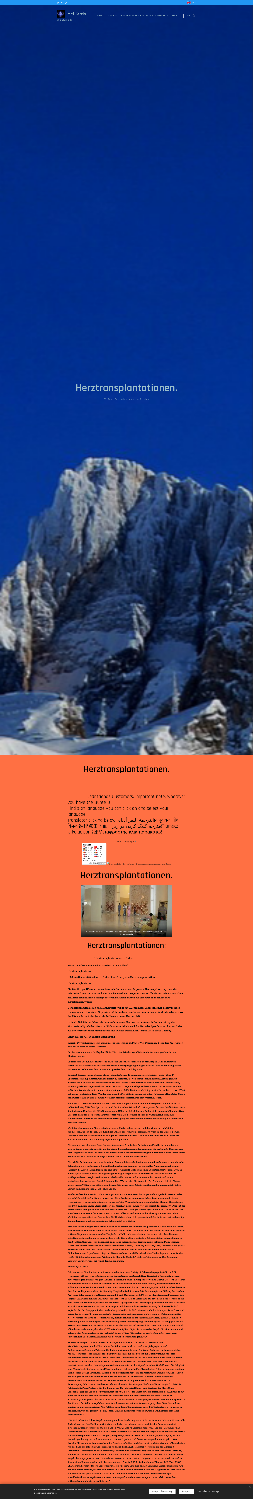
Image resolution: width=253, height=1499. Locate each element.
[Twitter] (61, 2)
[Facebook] (57, 2)
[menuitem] (101, 16)
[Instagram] (65, 2)
